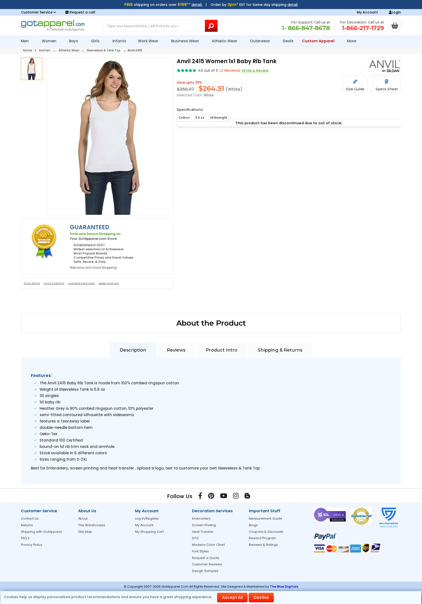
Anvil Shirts (32, 283)
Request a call (82, 12)
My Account (367, 12)
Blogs (253, 525)
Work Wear (148, 41)
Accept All (232, 597)
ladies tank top (108, 283)
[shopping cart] (395, 25)
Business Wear (185, 41)
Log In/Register (147, 518)
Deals (288, 41)
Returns (27, 525)
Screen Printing (204, 525)
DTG (195, 538)
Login (396, 12)
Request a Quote (205, 558)
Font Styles (200, 551)
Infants (119, 41)
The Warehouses (91, 525)
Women (49, 41)
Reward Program (262, 538)
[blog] (247, 496)
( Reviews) (229, 70)
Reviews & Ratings (263, 544)
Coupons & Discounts (266, 531)
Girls (96, 41)
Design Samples (205, 571)
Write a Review (255, 70)
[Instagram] (236, 496)
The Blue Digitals (284, 586)
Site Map (85, 531)
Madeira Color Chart (208, 544)
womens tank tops (81, 283)
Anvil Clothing (54, 283)
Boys (74, 41)
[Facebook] (200, 496)
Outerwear (260, 41)
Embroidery (201, 518)
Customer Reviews (207, 564)
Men (25, 41)
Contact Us (30, 518)
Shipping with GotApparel (41, 531)
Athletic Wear (225, 41)
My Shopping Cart (149, 531)
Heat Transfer (203, 531)
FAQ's (25, 538)
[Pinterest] (211, 496)
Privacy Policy (31, 544)
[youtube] (223, 496)
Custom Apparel (318, 41)
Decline (261, 597)
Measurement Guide (265, 518)
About (82, 518)
